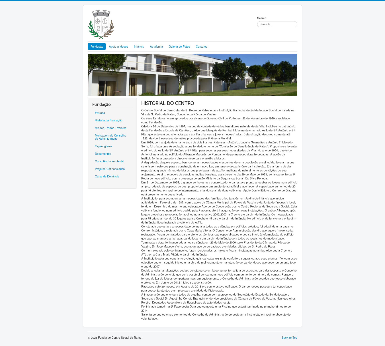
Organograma (103, 146)
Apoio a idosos (118, 46)
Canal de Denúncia (107, 176)
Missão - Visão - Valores (111, 128)
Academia (156, 46)
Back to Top (289, 337)
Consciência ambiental (109, 161)
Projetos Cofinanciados (110, 169)
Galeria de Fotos (179, 46)
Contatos (201, 46)
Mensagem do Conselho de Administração (110, 137)
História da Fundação (108, 120)
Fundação (96, 46)
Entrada (100, 113)
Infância (139, 46)
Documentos (103, 153)
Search (261, 18)
